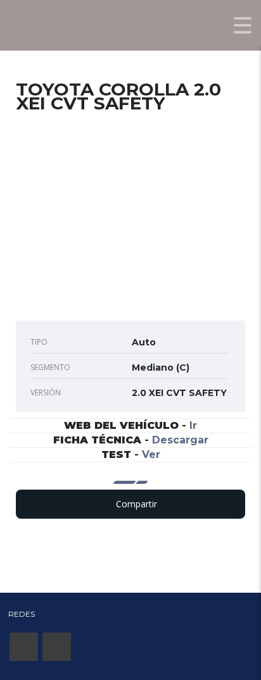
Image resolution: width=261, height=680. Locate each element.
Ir (193, 425)
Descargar (180, 440)
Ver (151, 454)
